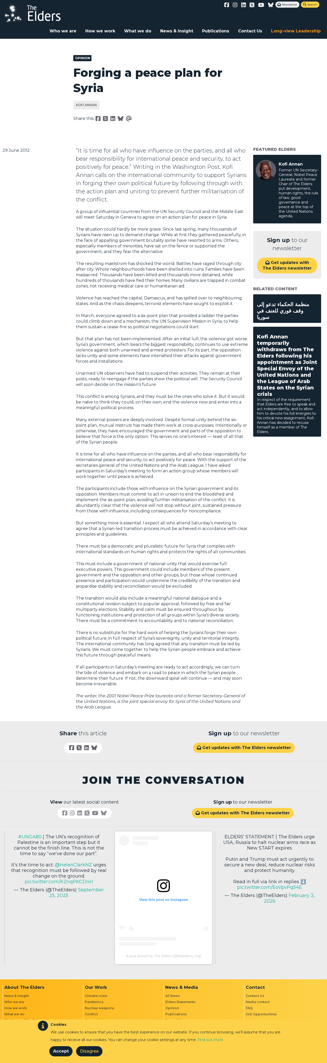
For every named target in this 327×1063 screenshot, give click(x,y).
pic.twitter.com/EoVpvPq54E (269, 887)
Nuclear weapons (99, 1008)
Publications (215, 31)
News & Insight (176, 31)
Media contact (258, 1002)
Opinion (172, 1008)
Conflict (91, 1014)
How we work (100, 31)
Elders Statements (180, 1002)
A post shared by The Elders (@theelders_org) (163, 956)
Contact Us (250, 31)
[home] (37, 13)
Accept (61, 1051)
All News (172, 996)
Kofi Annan (86, 105)
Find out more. (210, 1039)
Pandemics (94, 1002)
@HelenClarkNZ (73, 865)
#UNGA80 (30, 837)
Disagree (89, 1051)
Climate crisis (96, 996)
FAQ (249, 1008)
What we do (137, 31)
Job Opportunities (261, 1014)
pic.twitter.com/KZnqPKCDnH (59, 881)
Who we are (63, 31)
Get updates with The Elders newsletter (287, 265)
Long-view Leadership (296, 31)
